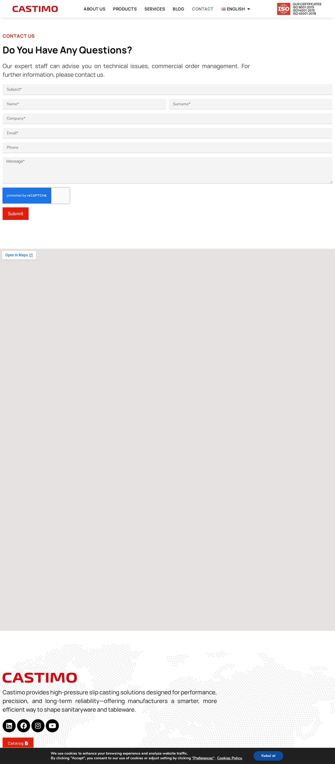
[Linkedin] (9, 725)
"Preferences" (203, 758)
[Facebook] (23, 725)
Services (154, 9)
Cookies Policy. (229, 758)
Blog (178, 9)
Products (125, 9)
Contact (203, 9)
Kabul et (268, 755)
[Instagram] (37, 725)
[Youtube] (52, 725)
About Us (94, 9)
